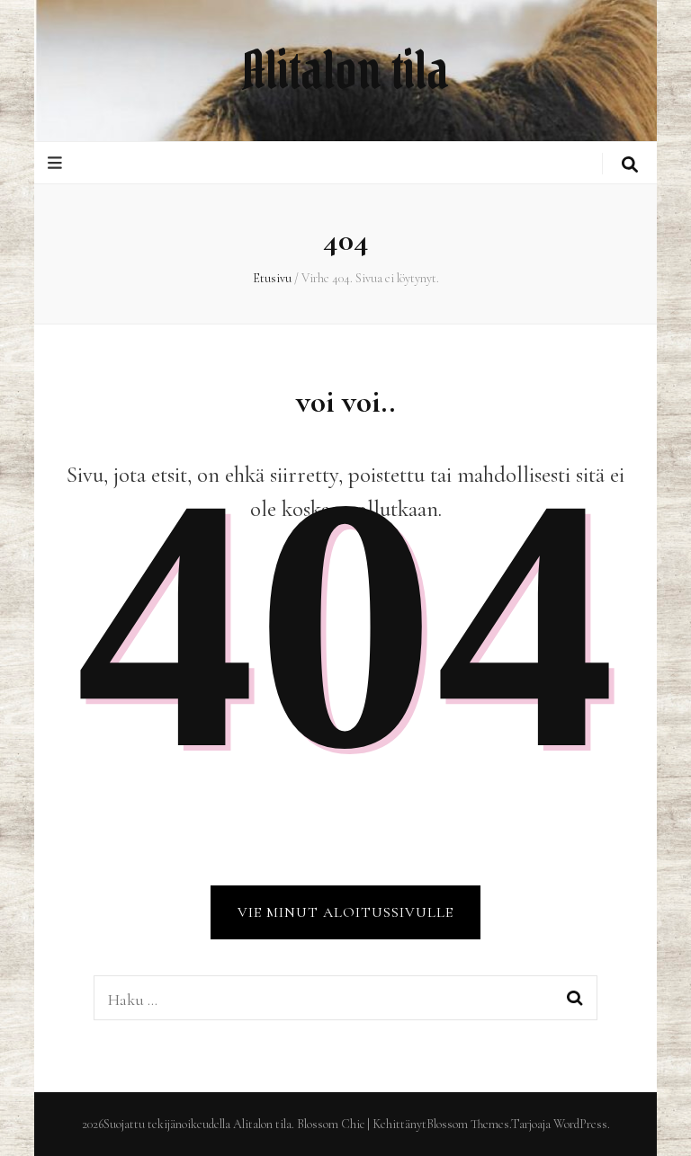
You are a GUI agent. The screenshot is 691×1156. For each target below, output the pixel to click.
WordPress (580, 1124)
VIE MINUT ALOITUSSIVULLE (345, 912)
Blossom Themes (467, 1124)
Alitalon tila (345, 70)
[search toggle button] (630, 164)
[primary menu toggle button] (57, 163)
